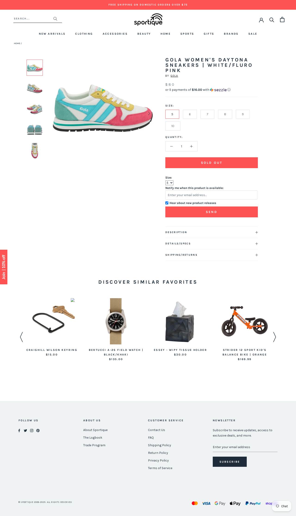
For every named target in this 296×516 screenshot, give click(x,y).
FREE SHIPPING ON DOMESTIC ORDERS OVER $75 (148, 4)
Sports (187, 33)
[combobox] (33, 18)
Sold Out (211, 163)
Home (165, 33)
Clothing (84, 33)
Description (176, 232)
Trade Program (94, 445)
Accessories (115, 33)
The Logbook (92, 438)
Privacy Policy (158, 460)
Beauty (144, 33)
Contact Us (156, 430)
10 (172, 126)
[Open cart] (282, 19)
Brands (231, 33)
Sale (252, 33)
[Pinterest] (38, 430)
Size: (168, 177)
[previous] (57, 113)
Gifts (209, 33)
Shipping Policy (159, 445)
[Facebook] (19, 430)
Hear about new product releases (193, 203)
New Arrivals (52, 33)
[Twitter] (25, 430)
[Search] (271, 19)
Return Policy (158, 453)
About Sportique (95, 430)
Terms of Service (160, 468)
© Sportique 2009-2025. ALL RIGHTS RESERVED (45, 502)
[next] (148, 113)
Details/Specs (178, 243)
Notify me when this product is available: (194, 188)
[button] (211, 90)
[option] (35, 68)
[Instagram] (31, 430)
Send (211, 212)
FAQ (151, 438)
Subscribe (229, 461)
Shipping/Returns (181, 254)
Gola (174, 75)
